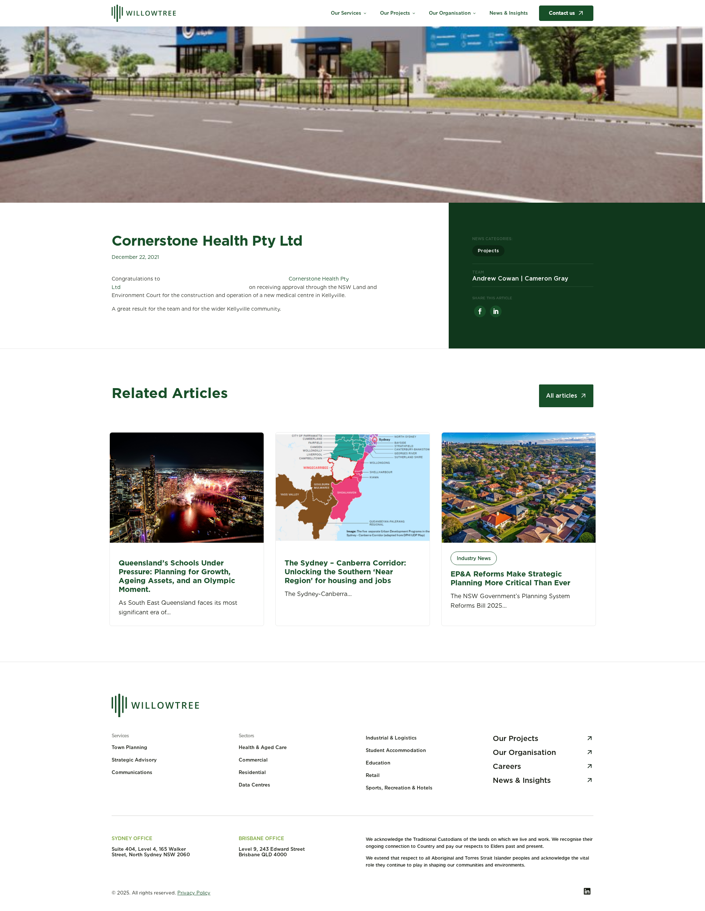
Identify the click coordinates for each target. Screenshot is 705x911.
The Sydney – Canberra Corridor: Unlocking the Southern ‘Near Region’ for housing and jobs (345, 571)
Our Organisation (453, 13)
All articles (561, 395)
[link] (480, 311)
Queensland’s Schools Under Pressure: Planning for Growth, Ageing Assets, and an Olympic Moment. (177, 576)
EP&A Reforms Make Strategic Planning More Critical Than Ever (510, 578)
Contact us (562, 13)
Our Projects (398, 13)
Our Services (349, 13)
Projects (488, 250)
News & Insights (508, 13)
